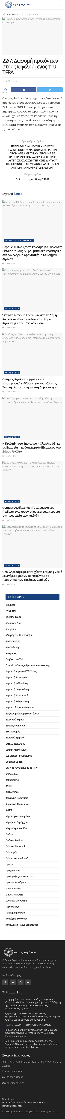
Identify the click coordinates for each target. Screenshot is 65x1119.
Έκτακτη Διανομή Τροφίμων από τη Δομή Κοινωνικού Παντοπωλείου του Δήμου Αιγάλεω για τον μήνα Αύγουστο (29, 319)
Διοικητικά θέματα (15, 719)
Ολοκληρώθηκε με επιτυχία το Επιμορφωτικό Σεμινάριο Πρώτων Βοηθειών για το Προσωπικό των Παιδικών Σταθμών (32, 576)
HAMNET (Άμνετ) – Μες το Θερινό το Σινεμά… (28, 1024)
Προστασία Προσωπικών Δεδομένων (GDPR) (23, 1102)
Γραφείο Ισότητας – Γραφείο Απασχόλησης (28, 665)
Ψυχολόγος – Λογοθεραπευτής (22, 924)
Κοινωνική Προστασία (28, 14)
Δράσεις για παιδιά (15, 725)
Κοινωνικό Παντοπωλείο (18, 804)
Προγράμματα (13, 870)
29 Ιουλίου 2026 (10, 263)
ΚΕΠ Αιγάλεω (12, 791)
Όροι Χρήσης (8, 1099)
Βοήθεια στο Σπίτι (15, 659)
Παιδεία (9, 834)
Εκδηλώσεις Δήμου (15, 743)
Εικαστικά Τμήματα (15, 737)
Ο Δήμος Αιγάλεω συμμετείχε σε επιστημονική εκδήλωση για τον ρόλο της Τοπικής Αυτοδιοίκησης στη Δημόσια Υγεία (30, 383)
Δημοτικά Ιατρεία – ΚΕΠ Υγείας (21, 671)
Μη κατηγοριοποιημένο (18, 816)
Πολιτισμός (11, 852)
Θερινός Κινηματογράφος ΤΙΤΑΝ (22, 767)
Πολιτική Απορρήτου (12, 1105)
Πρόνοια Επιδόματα (16, 882)
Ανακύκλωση (12, 647)
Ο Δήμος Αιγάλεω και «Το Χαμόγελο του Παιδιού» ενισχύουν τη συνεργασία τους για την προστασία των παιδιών (31, 511)
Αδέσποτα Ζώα (13, 623)
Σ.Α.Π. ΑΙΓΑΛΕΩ (13, 888)
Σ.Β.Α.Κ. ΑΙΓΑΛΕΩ (14, 894)
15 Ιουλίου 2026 (10, 392)
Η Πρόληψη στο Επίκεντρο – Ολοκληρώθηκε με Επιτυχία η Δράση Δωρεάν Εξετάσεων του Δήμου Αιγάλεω (31, 447)
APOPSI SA (53, 1111)
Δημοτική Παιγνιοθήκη (17, 689)
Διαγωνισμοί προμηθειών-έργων (22, 713)
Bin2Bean (10, 604)
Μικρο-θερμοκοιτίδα (16, 828)
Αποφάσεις (11, 653)
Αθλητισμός (12, 629)
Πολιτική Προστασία (16, 846)
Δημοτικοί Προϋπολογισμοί (20, 707)
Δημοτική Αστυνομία (16, 677)
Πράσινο (10, 864)
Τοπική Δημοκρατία (15, 912)
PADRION (11, 610)
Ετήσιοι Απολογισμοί (16, 749)
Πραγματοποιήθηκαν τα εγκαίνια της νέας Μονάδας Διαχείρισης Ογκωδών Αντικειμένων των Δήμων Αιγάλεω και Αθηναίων (31, 1032)
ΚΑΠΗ (9, 785)
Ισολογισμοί (12, 773)
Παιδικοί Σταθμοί (14, 840)
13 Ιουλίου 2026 (10, 520)
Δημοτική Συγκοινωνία (17, 695)
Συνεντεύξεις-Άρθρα (16, 900)
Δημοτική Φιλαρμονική (17, 701)
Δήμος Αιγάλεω (9, 14)
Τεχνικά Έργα (12, 906)
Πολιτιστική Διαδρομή (17, 858)
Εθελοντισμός (13, 731)
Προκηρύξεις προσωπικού (19, 876)
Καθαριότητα (12, 779)
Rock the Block (13, 616)
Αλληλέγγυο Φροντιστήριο (19, 240)
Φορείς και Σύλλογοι (16, 918)
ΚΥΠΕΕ (9, 810)
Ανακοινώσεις (12, 308)
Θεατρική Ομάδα (14, 761)
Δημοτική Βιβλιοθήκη (17, 683)
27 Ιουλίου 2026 (10, 328)
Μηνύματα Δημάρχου (17, 822)
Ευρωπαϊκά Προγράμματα (19, 755)
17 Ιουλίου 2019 (9, 81)
